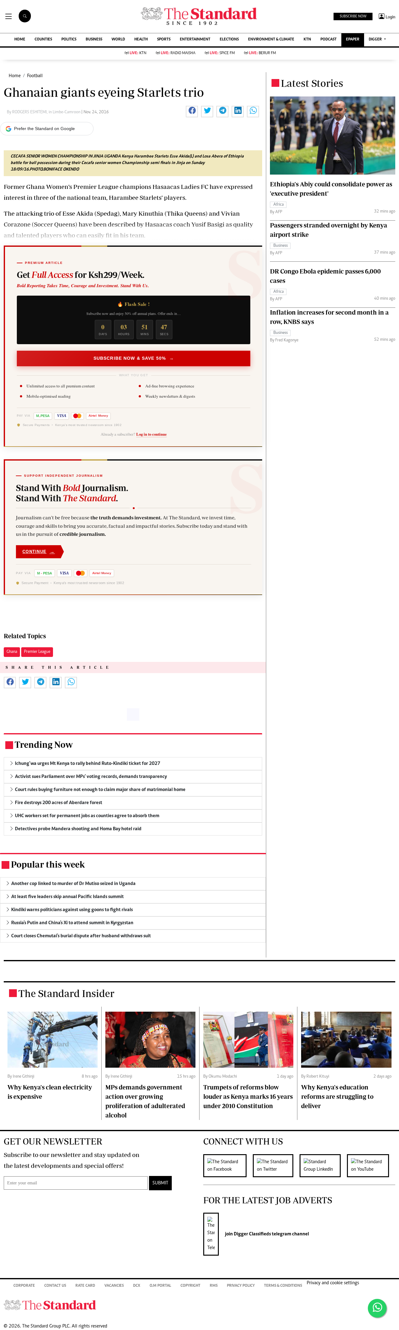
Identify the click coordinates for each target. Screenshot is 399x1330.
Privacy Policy (241, 1286)
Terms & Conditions (283, 1286)
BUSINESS (94, 40)
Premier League (37, 652)
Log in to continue (151, 434)
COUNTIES (43, 40)
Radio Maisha (178, 53)
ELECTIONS (229, 40)
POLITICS (68, 40)
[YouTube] (371, 1165)
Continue (38, 551)
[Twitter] (276, 1165)
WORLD (118, 40)
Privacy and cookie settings (333, 1283)
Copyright (190, 1286)
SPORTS (164, 40)
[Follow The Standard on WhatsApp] (377, 1308)
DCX (136, 1286)
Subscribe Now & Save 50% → (134, 358)
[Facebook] (228, 1165)
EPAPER (352, 40)
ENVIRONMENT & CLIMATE (271, 40)
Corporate (24, 1286)
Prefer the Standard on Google (44, 128)
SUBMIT (160, 1183)
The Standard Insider (66, 993)
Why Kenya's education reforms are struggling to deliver (337, 1096)
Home (15, 75)
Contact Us (55, 1286)
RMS (214, 1286)
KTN (307, 40)
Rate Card (85, 1286)
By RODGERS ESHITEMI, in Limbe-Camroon (44, 112)
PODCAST (328, 40)
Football (35, 75)
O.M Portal (160, 1286)
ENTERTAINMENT (195, 40)
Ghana (12, 652)
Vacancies (114, 1286)
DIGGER (376, 40)
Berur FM (262, 53)
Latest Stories (312, 83)
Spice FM (222, 53)
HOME (19, 40)
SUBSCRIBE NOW (353, 16)
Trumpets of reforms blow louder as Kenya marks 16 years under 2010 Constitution (248, 1096)
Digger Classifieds (252, 1234)
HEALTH (141, 40)
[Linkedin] (323, 1165)
